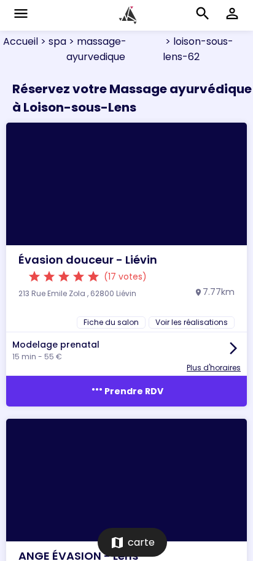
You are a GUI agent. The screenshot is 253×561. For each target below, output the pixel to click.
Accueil (20, 41)
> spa (52, 41)
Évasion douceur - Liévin (87, 259)
